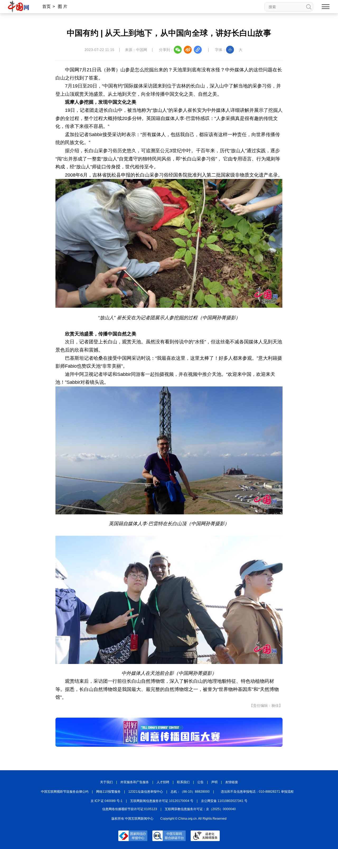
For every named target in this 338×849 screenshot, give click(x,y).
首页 (46, 6)
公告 (200, 782)
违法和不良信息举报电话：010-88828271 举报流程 (257, 791)
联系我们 (183, 782)
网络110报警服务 (108, 791)
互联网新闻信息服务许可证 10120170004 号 (161, 801)
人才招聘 (163, 782)
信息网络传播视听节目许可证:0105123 (129, 809)
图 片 (62, 6)
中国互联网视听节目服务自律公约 (64, 791)
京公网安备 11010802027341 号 (224, 801)
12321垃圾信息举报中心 (145, 791)
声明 (214, 782)
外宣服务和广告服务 (134, 782)
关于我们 (106, 782)
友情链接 (231, 782)
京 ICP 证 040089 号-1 (107, 801)
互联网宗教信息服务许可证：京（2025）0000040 (200, 809)
